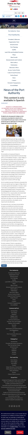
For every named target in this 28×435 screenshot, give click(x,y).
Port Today (14, 312)
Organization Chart (14, 42)
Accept (20, 432)
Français (17, 9)
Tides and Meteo (14, 370)
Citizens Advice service (14, 374)
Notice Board (14, 75)
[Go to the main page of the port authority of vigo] (14, 3)
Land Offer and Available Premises (14, 52)
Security (14, 325)
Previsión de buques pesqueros (14, 343)
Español (11, 9)
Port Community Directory (14, 334)
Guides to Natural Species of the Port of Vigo (14, 394)
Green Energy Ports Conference (14, 398)
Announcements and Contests (14, 60)
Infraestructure (14, 347)
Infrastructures (14, 44)
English (15, 9)
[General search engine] (15, 13)
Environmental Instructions (14, 389)
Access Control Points (14, 70)
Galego (13, 9)
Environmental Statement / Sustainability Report (14, 387)
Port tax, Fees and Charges (14, 321)
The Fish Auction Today (14, 345)
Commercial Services (14, 319)
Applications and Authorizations (14, 328)
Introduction (14, 310)
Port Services (14, 318)
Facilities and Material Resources (14, 383)
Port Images (14, 361)
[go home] (22, 13)
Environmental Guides (14, 390)
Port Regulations (14, 330)
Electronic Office (14, 67)
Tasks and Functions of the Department (14, 382)
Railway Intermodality (14, 323)
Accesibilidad (14, 85)
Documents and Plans (14, 396)
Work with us (14, 62)
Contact (14, 80)
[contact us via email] (19, 13)
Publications (14, 65)
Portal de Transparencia (14, 83)
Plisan (14, 54)
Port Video (14, 363)
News (18, 31)
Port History (14, 360)
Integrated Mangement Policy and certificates (14, 380)
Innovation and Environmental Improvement (14, 385)
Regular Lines (14, 316)
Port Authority (12, 31)
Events (14, 372)
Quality (14, 49)
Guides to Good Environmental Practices (14, 392)
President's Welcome (14, 39)
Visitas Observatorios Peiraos (14, 369)
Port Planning (14, 47)
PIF (14, 332)
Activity (14, 352)
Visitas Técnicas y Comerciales (14, 367)
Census (14, 326)
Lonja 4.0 (14, 348)
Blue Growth (14, 57)
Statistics (14, 314)
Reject (8, 432)
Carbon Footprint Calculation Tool (14, 399)
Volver (4, 265)
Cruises (14, 365)
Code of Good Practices (14, 72)
